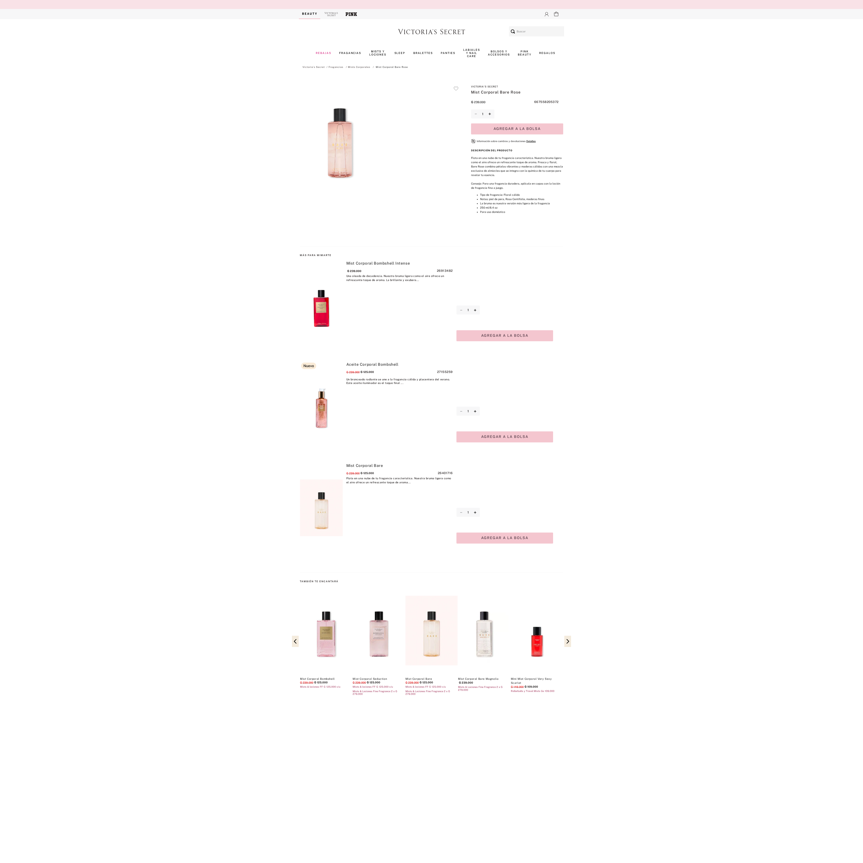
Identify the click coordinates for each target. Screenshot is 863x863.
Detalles (531, 141)
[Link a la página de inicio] (314, 67)
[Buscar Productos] (513, 31)
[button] (340, 138)
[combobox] (536, 31)
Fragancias (336, 67)
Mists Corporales (359, 67)
